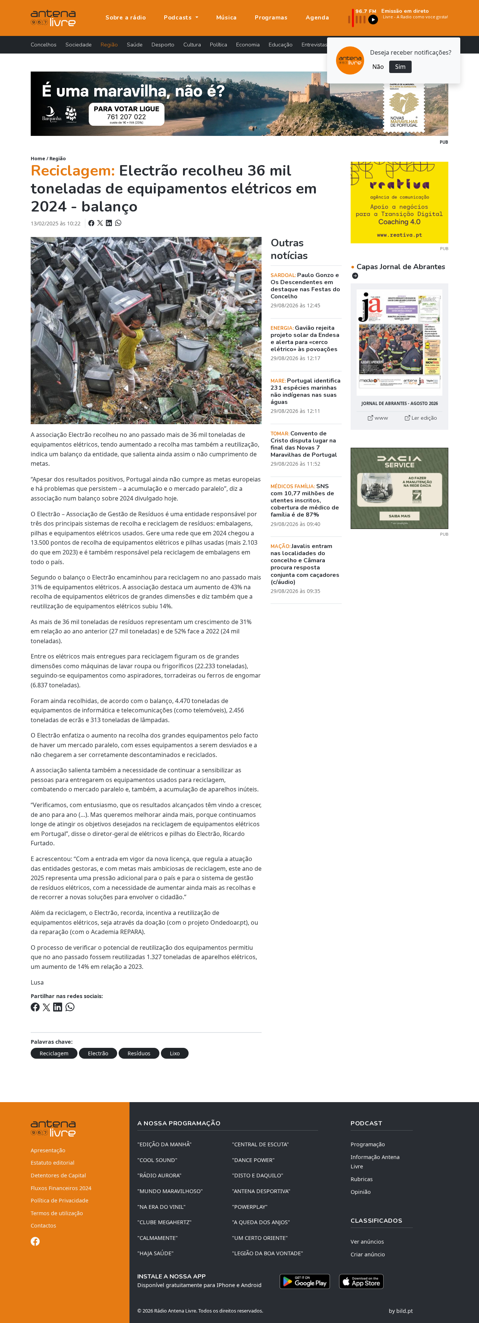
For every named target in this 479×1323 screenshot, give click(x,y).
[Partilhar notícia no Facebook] (92, 223)
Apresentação (48, 1150)
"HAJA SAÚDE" (155, 1253)
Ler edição (423, 418)
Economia (248, 44)
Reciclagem (54, 1053)
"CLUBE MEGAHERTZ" (164, 1222)
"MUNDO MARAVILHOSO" (170, 1191)
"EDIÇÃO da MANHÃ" (164, 1144)
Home (38, 158)
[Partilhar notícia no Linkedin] (109, 223)
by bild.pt (401, 1310)
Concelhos (44, 44)
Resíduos (139, 1053)
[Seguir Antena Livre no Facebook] (35, 1242)
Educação (281, 44)
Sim (400, 67)
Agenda (317, 17)
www (380, 418)
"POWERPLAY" (250, 1206)
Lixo (175, 1053)
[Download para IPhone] (361, 1281)
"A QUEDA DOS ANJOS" (261, 1222)
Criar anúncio (368, 1254)
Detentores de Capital (58, 1175)
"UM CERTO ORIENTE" (260, 1237)
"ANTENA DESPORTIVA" (261, 1191)
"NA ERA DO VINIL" (161, 1206)
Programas (271, 17)
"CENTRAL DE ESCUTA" (260, 1144)
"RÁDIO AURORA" (159, 1175)
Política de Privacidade (59, 1200)
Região (109, 44)
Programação (368, 1144)
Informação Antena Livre (375, 1161)
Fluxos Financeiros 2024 (61, 1188)
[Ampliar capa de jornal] (399, 342)
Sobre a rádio (126, 17)
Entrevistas (314, 44)
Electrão (98, 1053)
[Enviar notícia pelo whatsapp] (117, 223)
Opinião (361, 1191)
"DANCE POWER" (253, 1160)
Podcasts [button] (179, 17)
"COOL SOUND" (157, 1160)
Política (218, 44)
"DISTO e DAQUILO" (257, 1175)
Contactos (43, 1225)
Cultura (192, 44)
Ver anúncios (367, 1241)
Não (378, 67)
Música (226, 17)
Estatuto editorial (52, 1162)
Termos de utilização (57, 1213)
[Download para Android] (305, 1281)
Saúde (135, 44)
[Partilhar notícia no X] (101, 223)
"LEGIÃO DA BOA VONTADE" (267, 1253)
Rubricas (362, 1179)
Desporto (163, 44)
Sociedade (78, 44)
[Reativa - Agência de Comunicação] (399, 202)
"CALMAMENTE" (157, 1237)
